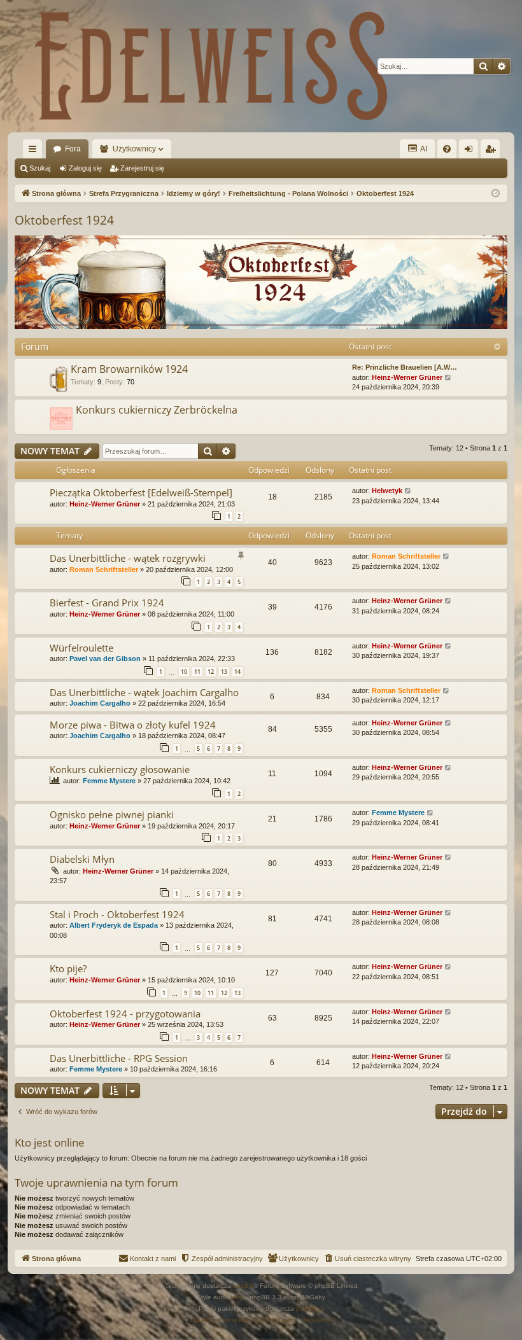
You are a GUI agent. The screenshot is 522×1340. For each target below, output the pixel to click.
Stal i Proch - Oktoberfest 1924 (117, 914)
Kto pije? (68, 968)
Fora (73, 148)
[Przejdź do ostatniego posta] (408, 491)
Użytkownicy (134, 148)
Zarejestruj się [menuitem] (493, 151)
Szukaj (39, 168)
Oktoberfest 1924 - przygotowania (125, 1013)
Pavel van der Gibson (105, 658)
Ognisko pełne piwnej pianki (112, 814)
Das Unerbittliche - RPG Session (119, 1058)
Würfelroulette (81, 647)
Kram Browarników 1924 (129, 369)
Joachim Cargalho (99, 703)
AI (423, 148)
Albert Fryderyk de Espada (113, 925)
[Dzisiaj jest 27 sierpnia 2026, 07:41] (495, 193)
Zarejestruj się (142, 168)
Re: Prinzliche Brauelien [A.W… (404, 367)
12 (211, 671)
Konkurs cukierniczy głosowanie (120, 769)
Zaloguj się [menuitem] (471, 151)
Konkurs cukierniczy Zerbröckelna (156, 410)
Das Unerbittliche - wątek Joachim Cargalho (144, 692)
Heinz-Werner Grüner (407, 377)
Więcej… (35, 151)
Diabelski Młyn (82, 859)
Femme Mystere (109, 781)
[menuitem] (446, 148)
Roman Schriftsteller (103, 569)
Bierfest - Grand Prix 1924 (107, 602)
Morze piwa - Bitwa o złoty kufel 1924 (133, 724)
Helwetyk (387, 490)
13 (224, 671)
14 (237, 671)
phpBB (243, 1285)
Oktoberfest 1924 (64, 220)
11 (197, 671)
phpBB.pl (309, 1308)
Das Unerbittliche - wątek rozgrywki (128, 558)
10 (184, 671)
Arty (238, 1297)
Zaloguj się (85, 168)
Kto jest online (50, 1142)
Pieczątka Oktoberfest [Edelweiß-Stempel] (141, 492)
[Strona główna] (211, 66)
